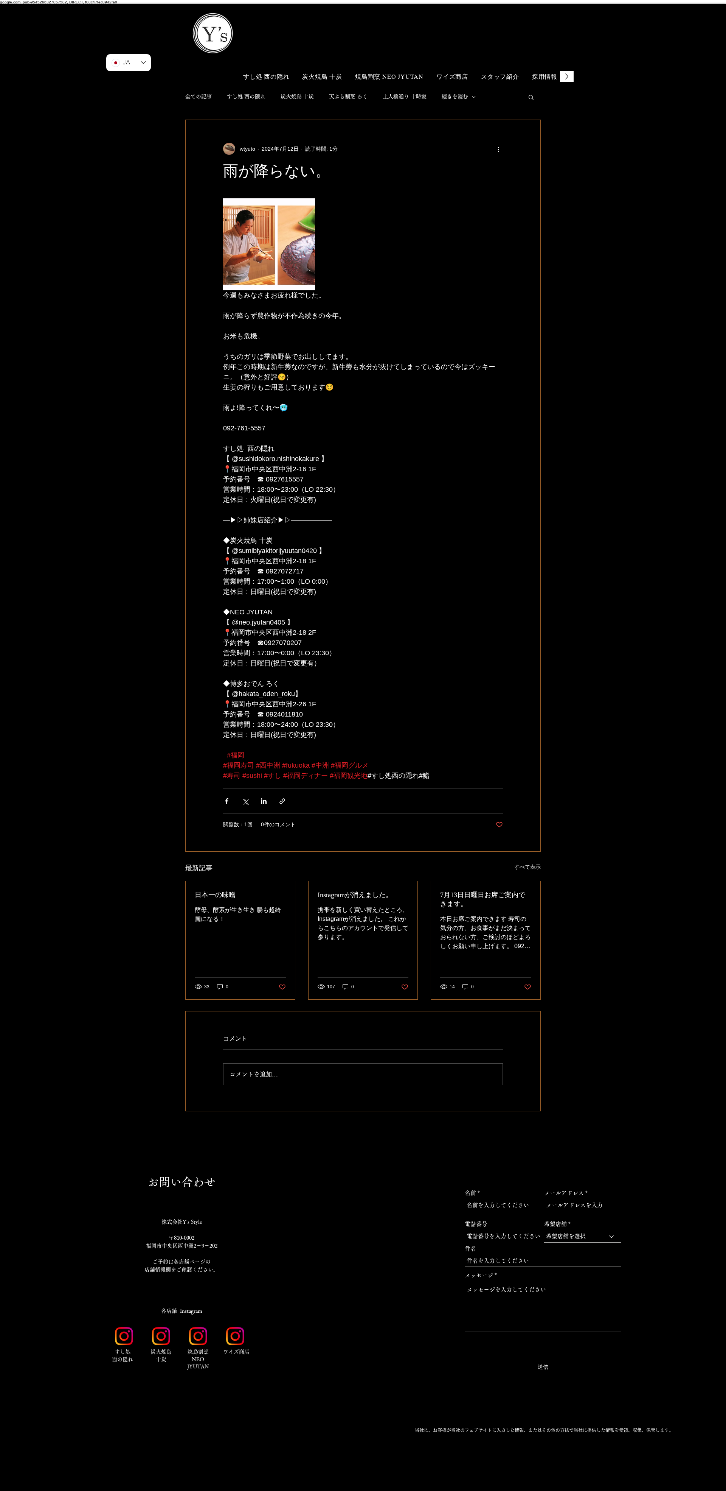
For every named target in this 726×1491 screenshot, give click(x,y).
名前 (470, 1193)
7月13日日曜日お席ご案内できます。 (482, 899)
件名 (470, 1248)
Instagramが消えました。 (355, 895)
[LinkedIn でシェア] (263, 801)
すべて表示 (527, 867)
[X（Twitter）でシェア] (245, 801)
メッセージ (479, 1275)
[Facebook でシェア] (226, 801)
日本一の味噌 (215, 895)
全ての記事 (198, 96)
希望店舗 (555, 1224)
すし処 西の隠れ (246, 96)
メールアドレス (564, 1193)
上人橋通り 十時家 (405, 96)
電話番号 (476, 1224)
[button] (526, 22)
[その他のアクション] (498, 148)
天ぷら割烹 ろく (348, 96)
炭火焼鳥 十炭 (297, 96)
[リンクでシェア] (282, 801)
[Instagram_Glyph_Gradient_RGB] (124, 1336)
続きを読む (455, 96)
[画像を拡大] (269, 244)
